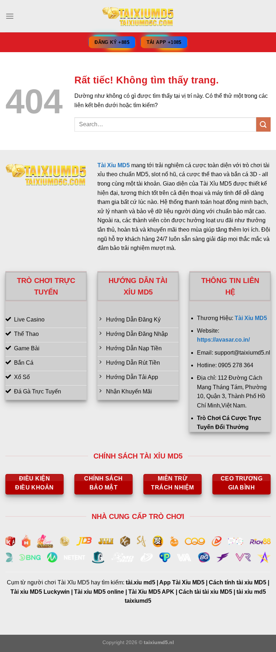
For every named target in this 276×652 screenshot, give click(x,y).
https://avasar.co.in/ (223, 340)
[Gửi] (263, 124)
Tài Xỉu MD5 (113, 165)
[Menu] (9, 16)
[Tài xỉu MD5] (138, 16)
